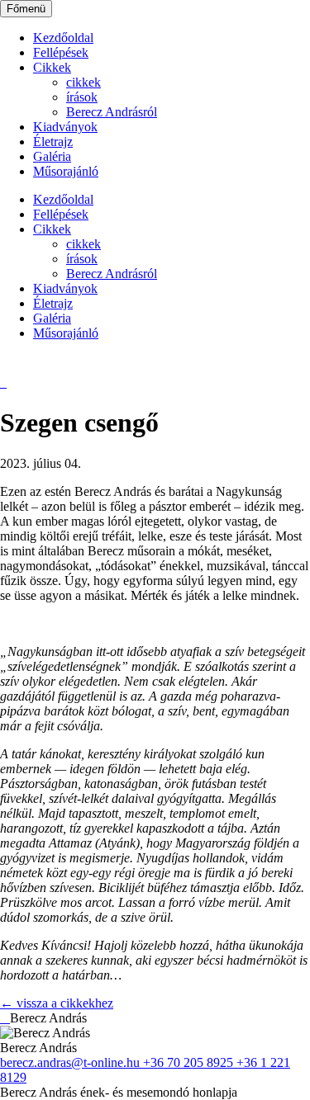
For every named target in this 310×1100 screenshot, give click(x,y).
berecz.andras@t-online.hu (71, 1062)
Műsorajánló (65, 171)
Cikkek (52, 67)
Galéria (52, 156)
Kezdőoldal (63, 38)
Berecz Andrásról (111, 112)
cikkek (83, 82)
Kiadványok (65, 127)
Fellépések (60, 52)
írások (82, 97)
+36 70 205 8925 (189, 1062)
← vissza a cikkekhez (56, 1003)
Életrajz (53, 142)
